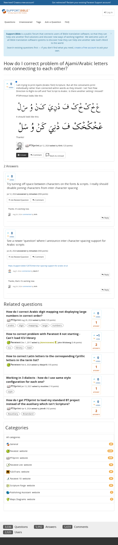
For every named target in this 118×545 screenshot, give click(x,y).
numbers (57, 325)
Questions (9, 22)
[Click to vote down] (7, 87)
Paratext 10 (16, 478)
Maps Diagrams (18, 499)
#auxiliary (13, 413)
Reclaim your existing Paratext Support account (88, 2)
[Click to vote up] (7, 84)
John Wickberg (64, 342)
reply (106, 217)
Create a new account (23, 2)
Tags (38, 22)
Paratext (16, 342)
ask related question (19, 200)
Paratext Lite (16, 464)
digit (21, 325)
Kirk (43, 320)
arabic (11, 325)
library (19, 347)
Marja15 (43, 364)
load (29, 347)
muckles (44, 386)
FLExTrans (15, 471)
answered (21, 194)
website (24, 451)
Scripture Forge (18, 485)
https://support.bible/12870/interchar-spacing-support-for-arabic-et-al (38, 265)
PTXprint (34, 145)
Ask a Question (53, 22)
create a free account (85, 47)
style (10, 391)
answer (23, 155)
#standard (28, 413)
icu (9, 347)
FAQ (67, 22)
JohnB (42, 408)
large (45, 325)
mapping (33, 325)
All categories (13, 437)
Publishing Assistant (20, 492)
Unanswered (25, 22)
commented (27, 214)
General (14, 444)
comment (37, 155)
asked (52, 145)
